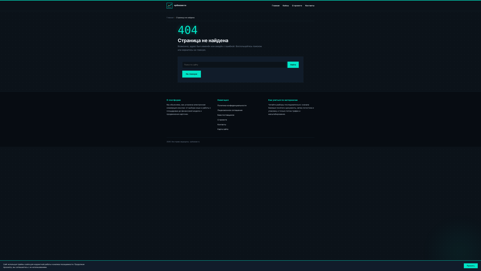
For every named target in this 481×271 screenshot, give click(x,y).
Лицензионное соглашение (230, 110)
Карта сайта (222, 129)
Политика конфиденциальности (232, 105)
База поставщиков (225, 115)
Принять (471, 266)
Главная (276, 6)
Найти (293, 65)
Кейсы (286, 6)
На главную (191, 74)
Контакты (309, 6)
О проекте (297, 6)
